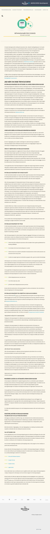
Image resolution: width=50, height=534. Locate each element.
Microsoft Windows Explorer (14, 456)
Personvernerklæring (6, 9)
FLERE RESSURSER (38, 9)
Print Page (39, 529)
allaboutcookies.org (20, 112)
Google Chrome (11, 460)
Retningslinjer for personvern (10, 78)
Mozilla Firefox (11, 463)
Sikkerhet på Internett (17, 9)
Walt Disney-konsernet (29, 61)
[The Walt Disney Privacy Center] (25, 1)
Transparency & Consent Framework (36, 312)
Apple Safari (11, 467)
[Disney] (25, 509)
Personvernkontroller (28, 9)
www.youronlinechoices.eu (11, 301)
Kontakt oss (45, 9)
